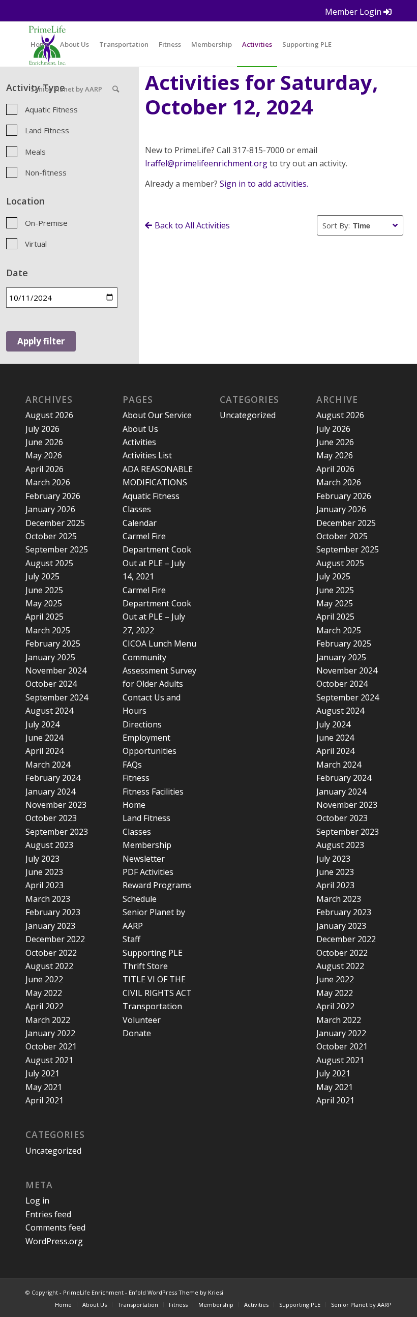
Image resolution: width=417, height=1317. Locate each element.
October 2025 (51, 536)
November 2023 (55, 804)
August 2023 (49, 845)
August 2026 (49, 415)
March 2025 (47, 630)
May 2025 (43, 603)
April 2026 (44, 469)
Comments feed (55, 1227)
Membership (147, 845)
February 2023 (52, 912)
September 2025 (56, 549)
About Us (140, 428)
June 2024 (44, 737)
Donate (137, 1033)
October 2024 (51, 683)
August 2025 (49, 563)
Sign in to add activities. (264, 183)
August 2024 (49, 710)
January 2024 (50, 791)
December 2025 (55, 523)
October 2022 (51, 952)
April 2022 (44, 1006)
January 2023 (50, 925)
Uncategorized (53, 1150)
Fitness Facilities (153, 791)
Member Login (354, 11)
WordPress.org (54, 1241)
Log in (37, 1200)
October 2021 (51, 1046)
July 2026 (42, 428)
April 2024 (44, 750)
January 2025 (50, 657)
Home (134, 804)
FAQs (132, 764)
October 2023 (51, 818)
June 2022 (44, 979)
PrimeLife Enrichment (93, 1292)
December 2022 (55, 939)
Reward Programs (157, 885)
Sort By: (336, 225)
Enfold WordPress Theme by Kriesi (176, 1292)
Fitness (136, 777)
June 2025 (44, 590)
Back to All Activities (192, 225)
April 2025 (44, 616)
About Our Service (157, 415)
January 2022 (50, 1033)
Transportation (152, 1006)
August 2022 (49, 966)
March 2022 (47, 1020)
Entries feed (48, 1214)
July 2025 (42, 576)
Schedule (140, 898)
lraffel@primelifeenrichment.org (206, 163)
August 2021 (49, 1060)
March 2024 (47, 764)
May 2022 (43, 993)
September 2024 (56, 697)
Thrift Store (145, 966)
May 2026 (43, 455)
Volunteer (142, 1020)
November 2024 (55, 670)
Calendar (140, 523)
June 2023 (44, 871)
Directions (142, 724)
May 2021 (43, 1087)
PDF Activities (148, 871)
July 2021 (42, 1073)
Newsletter (144, 858)
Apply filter (41, 341)
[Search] (115, 89)
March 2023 (47, 898)
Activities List (147, 455)
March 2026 (47, 482)
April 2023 (44, 885)
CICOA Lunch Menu (159, 643)
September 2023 (56, 831)
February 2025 (52, 643)
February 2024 (52, 777)
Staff (131, 939)
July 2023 (42, 858)
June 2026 (44, 442)
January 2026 (50, 509)
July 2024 (42, 724)
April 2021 (44, 1100)
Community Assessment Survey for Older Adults (159, 671)
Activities (139, 442)
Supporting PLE (153, 952)
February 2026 (52, 496)
